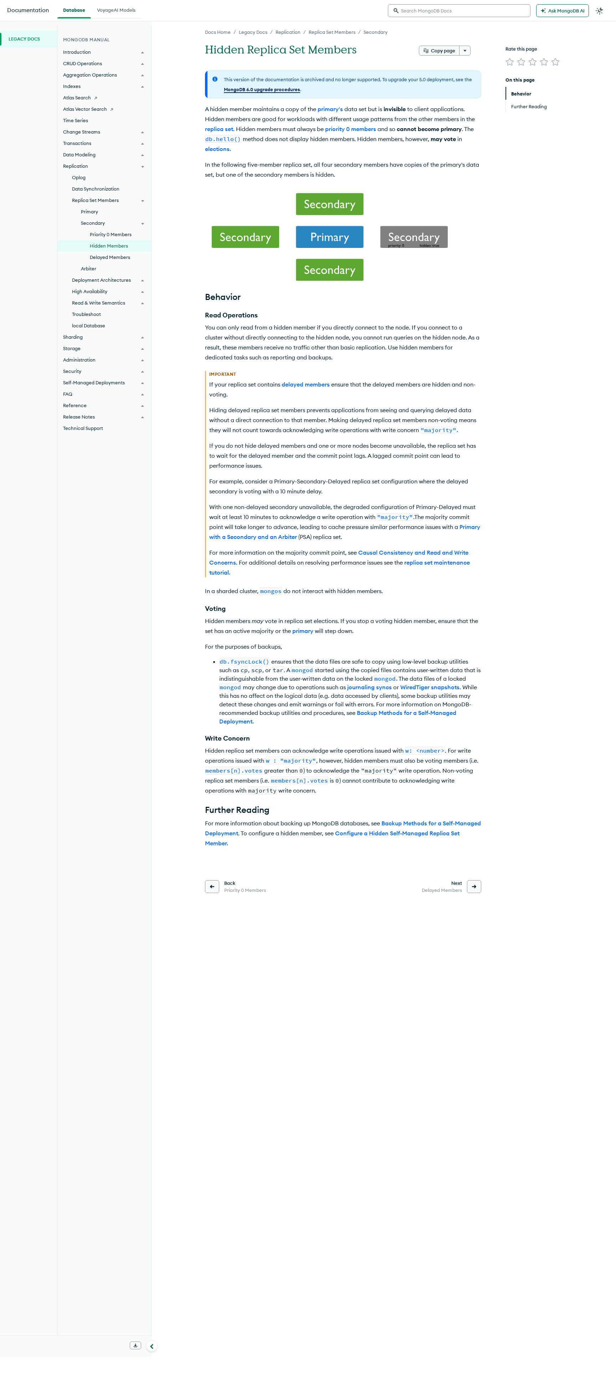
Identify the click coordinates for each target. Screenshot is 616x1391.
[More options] (465, 51)
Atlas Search (77, 97)
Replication (288, 32)
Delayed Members (110, 257)
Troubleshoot (86, 314)
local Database (88, 325)
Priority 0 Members (111, 234)
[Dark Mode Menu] (600, 11)
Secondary (375, 32)
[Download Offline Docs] (135, 1345)
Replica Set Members (332, 32)
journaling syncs (369, 687)
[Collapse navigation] (152, 1345)
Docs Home (218, 32)
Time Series (75, 120)
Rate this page (521, 49)
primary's (330, 109)
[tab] (74, 9)
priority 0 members (350, 129)
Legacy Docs (253, 32)
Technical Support (83, 428)
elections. (218, 148)
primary (302, 630)
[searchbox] (459, 10)
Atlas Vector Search (85, 109)
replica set (219, 129)
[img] (509, 62)
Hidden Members (109, 246)
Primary (89, 211)
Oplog (79, 177)
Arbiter (88, 268)
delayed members (306, 384)
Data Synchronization (95, 189)
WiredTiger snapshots (430, 687)
